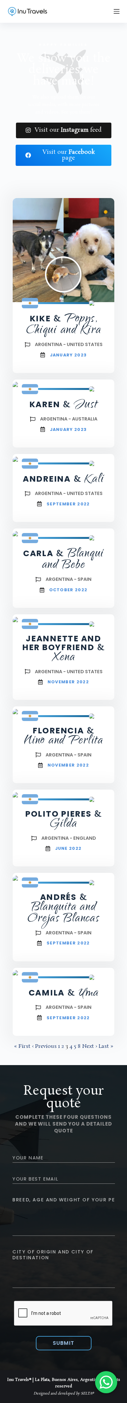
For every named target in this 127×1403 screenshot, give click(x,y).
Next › (89, 1046)
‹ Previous (44, 1046)
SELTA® (87, 1393)
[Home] (27, 11)
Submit (64, 1343)
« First (22, 1046)
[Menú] (117, 11)
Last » (106, 1046)
